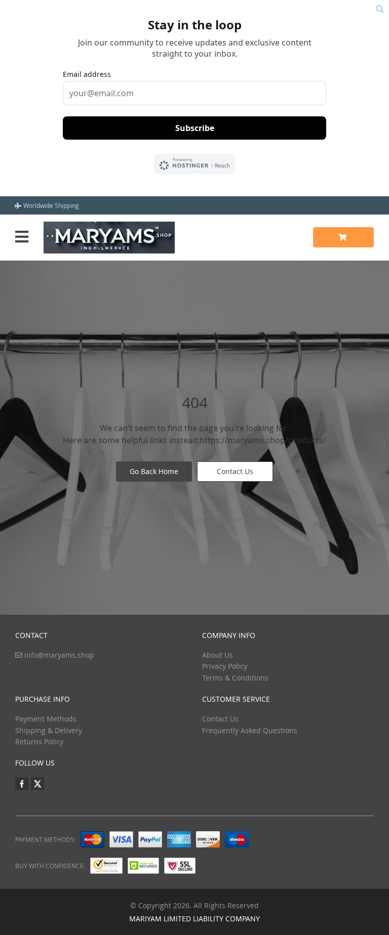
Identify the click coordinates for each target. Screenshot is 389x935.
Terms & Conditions (235, 678)
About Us (217, 655)
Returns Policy (39, 741)
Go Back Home (154, 471)
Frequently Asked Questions (249, 730)
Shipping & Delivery (48, 730)
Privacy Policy (224, 666)
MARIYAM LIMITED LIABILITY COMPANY (194, 918)
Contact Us (235, 471)
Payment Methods (45, 719)
